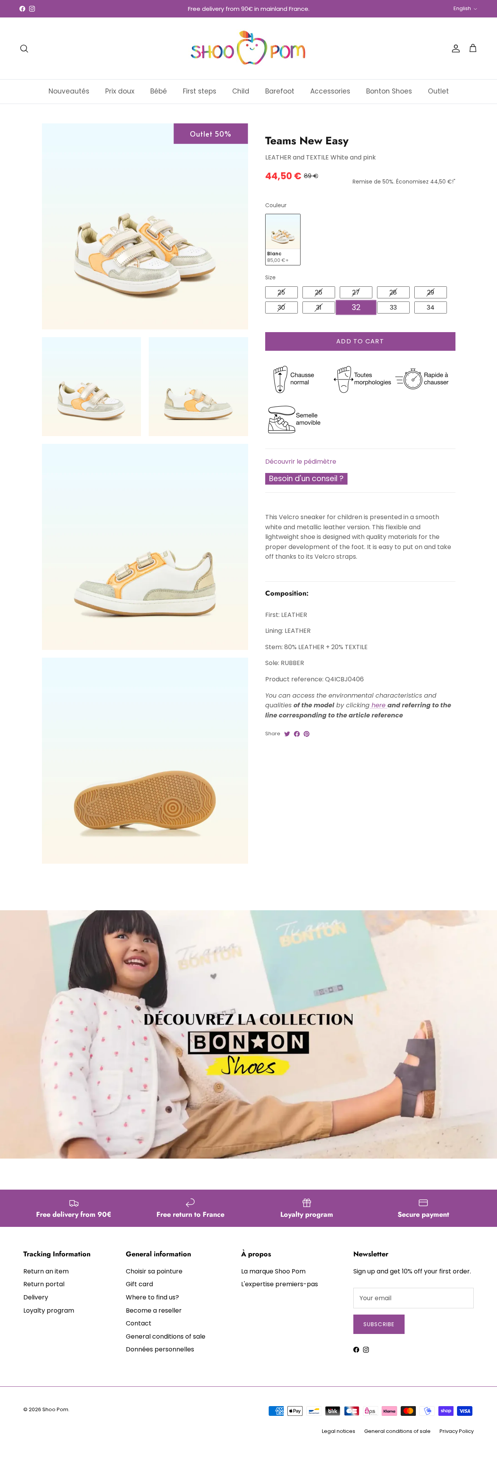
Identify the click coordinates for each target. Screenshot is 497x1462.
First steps (199, 91)
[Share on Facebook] (297, 734)
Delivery (35, 1297)
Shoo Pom (55, 1409)
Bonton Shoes (389, 91)
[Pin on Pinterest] (306, 734)
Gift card (139, 1284)
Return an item (46, 1271)
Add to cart (360, 341)
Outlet (438, 91)
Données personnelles (160, 1349)
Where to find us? (152, 1297)
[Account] (454, 48)
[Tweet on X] (287, 734)
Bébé (158, 91)
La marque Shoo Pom (273, 1271)
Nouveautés (69, 91)
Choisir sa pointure (154, 1271)
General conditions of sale (165, 1336)
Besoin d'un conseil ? (306, 478)
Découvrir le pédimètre (300, 461)
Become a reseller (154, 1310)
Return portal (43, 1284)
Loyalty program (48, 1310)
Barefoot (279, 91)
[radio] (283, 239)
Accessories (330, 91)
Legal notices (338, 1431)
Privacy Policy (457, 1431)
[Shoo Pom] (248, 48)
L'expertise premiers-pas (279, 1284)
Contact (138, 1323)
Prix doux (119, 91)
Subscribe (378, 1324)
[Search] (24, 48)
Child (240, 91)
